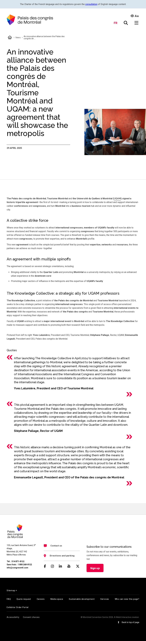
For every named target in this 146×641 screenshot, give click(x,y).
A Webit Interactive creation (126, 617)
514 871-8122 (18, 561)
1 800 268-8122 (25, 564)
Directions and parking (62, 556)
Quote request (24, 599)
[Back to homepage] (10, 37)
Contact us (56, 546)
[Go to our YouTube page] (69, 566)
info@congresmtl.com (17, 568)
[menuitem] (61, 546)
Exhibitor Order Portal (18, 607)
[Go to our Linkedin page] (60, 566)
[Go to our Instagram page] (52, 566)
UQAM (117, 198)
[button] (126, 23)
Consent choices (31, 617)
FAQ (9, 599)
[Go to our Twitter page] (77, 566)
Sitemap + (12, 590)
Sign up (95, 568)
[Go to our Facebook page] (45, 566)
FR (115, 23)
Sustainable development (82, 599)
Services (104, 599)
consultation (91, 4)
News (18, 37)
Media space (56, 599)
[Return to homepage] (30, 20)
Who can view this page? (127, 599)
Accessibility (13, 617)
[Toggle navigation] (136, 23)
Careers (41, 599)
